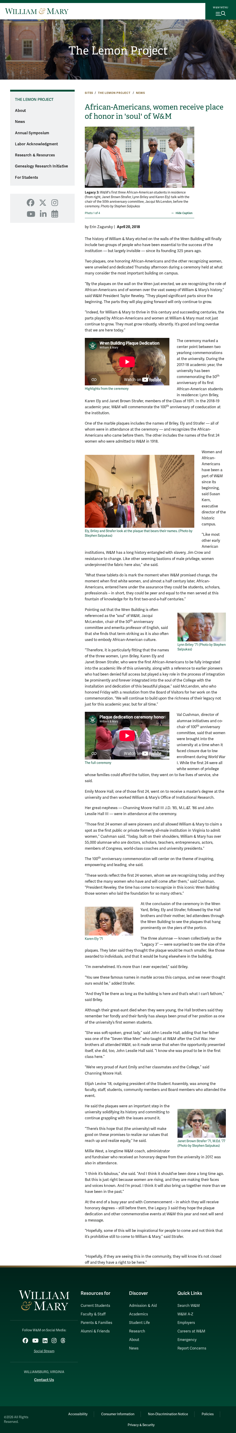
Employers (186, 1322)
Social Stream (44, 1351)
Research (137, 1331)
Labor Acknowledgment (36, 144)
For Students (26, 177)
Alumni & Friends (95, 1331)
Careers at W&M (191, 1331)
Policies (208, 1414)
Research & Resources (35, 155)
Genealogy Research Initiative (41, 166)
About (20, 110)
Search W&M (188, 1305)
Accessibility (78, 1414)
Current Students (95, 1305)
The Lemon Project (118, 51)
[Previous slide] (89, 154)
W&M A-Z (185, 1314)
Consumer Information (117, 1414)
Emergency (187, 1340)
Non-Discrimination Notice (168, 1414)
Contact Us (44, 1379)
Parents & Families (96, 1322)
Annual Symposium (32, 133)
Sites (89, 93)
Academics (138, 1314)
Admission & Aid (143, 1305)
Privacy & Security (141, 1425)
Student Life (139, 1322)
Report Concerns (191, 1348)
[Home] (36, 11)
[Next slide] (190, 154)
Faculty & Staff (93, 1314)
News (140, 93)
